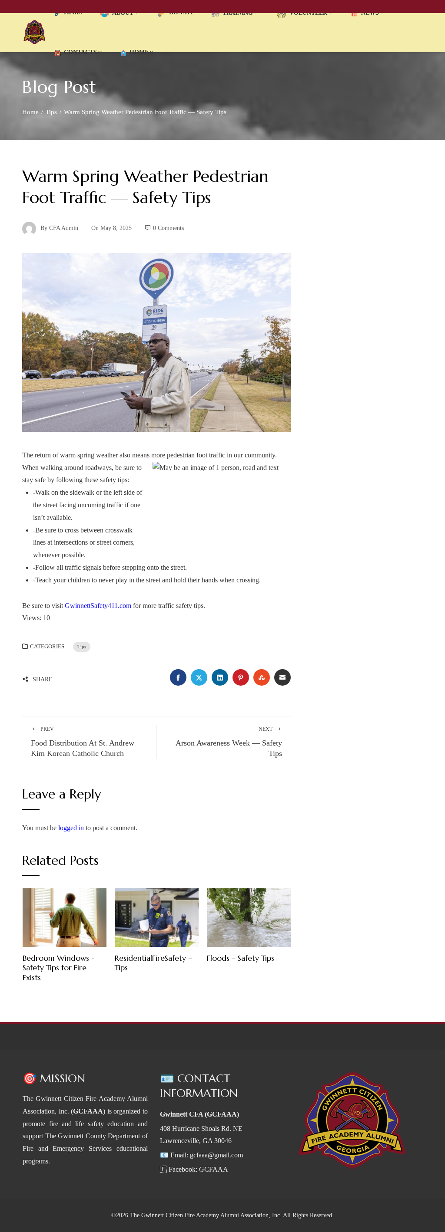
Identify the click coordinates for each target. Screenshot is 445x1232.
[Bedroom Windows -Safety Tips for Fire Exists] (64, 916)
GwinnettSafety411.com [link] (98, 605)
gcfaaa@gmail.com (216, 1155)
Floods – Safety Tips (240, 958)
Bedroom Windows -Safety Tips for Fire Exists (59, 968)
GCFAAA (213, 1169)
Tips (81, 646)
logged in (71, 827)
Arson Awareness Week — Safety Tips (229, 742)
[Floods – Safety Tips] (249, 916)
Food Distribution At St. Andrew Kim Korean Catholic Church (82, 742)
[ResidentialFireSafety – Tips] (157, 916)
